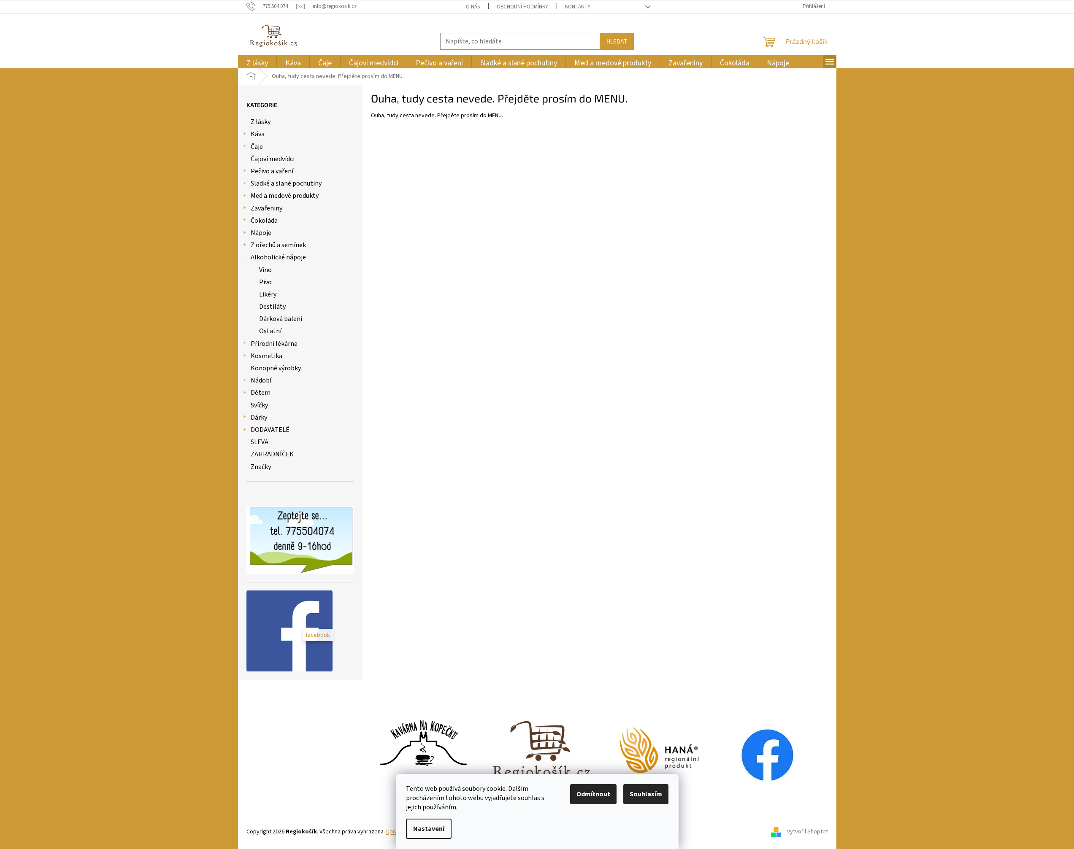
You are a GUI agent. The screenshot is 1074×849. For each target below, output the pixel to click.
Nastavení (428, 828)
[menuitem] (257, 63)
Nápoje (261, 232)
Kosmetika (266, 356)
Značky (261, 467)
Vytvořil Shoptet (807, 831)
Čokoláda (264, 220)
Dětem (261, 392)
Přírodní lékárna (274, 343)
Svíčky (259, 405)
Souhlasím (646, 794)
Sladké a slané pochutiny (286, 183)
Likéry (267, 294)
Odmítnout (593, 794)
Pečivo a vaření (272, 171)
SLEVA (259, 442)
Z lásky (261, 122)
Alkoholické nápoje (278, 257)
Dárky (259, 417)
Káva (258, 134)
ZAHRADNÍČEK (272, 454)
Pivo (265, 282)
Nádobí (261, 380)
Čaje (257, 146)
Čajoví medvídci (273, 159)
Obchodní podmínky (522, 7)
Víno (265, 270)
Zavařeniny (266, 208)
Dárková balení (280, 318)
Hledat (616, 41)
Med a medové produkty (285, 195)
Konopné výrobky (276, 368)
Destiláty (272, 306)
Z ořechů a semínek (278, 245)
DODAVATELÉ (270, 429)
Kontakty (577, 7)
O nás (473, 7)
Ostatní (270, 331)
